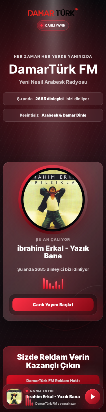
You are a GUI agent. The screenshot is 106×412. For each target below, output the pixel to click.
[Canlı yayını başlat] (92, 396)
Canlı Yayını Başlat (53, 304)
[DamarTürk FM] (53, 12)
